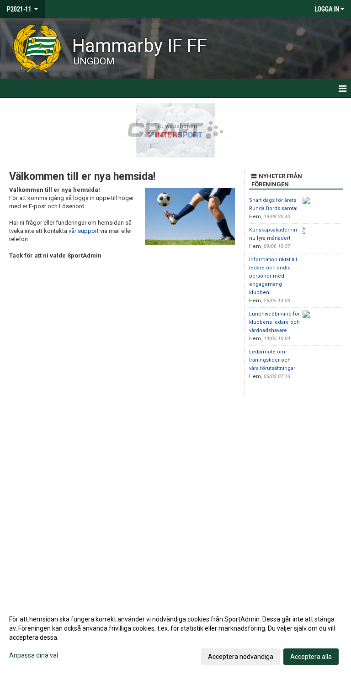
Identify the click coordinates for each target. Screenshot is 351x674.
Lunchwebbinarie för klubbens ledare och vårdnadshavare (274, 322)
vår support (84, 230)
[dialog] (175, 637)
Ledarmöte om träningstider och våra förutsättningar (272, 360)
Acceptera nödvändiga (240, 656)
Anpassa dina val (33, 655)
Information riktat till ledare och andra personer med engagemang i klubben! (273, 276)
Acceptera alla (311, 656)
